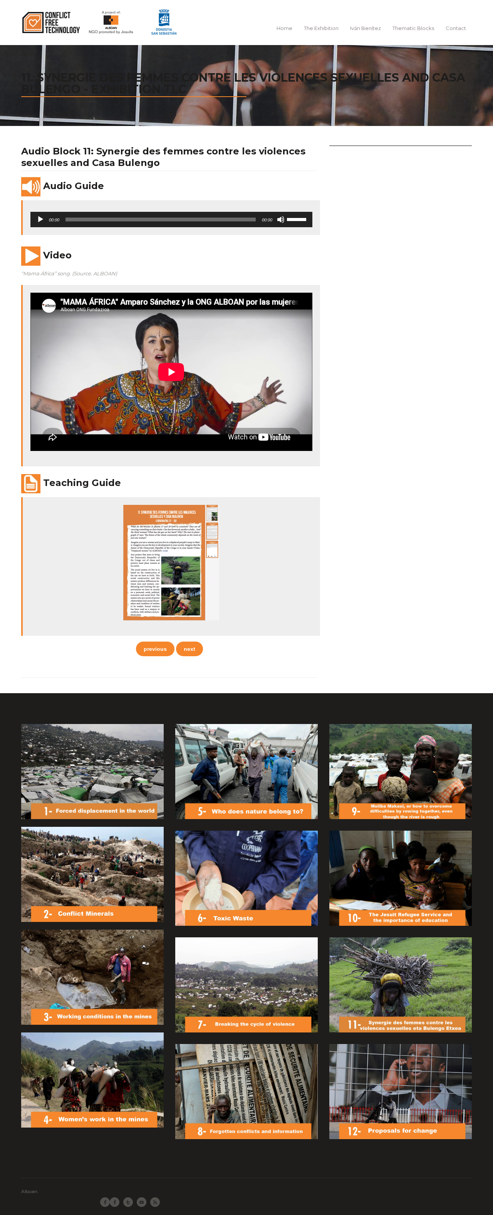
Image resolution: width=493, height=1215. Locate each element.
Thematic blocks (413, 28)
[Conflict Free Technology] (103, 22)
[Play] (40, 219)
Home (284, 28)
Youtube (141, 1202)
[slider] (298, 219)
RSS (155, 1202)
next (189, 649)
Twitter (128, 1202)
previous (155, 649)
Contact (456, 28)
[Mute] (281, 219)
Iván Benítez (365, 28)
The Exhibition (321, 28)
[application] (171, 219)
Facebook (114, 1202)
